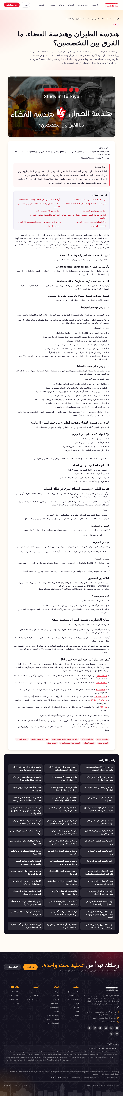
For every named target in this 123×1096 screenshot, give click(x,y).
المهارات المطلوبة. (98, 226)
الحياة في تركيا (34, 995)
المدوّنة (108, 18)
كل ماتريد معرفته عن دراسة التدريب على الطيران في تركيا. (26, 882)
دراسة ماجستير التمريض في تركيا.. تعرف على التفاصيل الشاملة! (63, 768)
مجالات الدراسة (73, 999)
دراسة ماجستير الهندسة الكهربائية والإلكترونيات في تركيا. (63, 862)
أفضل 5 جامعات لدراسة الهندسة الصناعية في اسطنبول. (100, 882)
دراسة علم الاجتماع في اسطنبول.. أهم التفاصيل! (25, 842)
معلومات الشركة (53, 1019)
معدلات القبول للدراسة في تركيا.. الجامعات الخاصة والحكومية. (63, 799)
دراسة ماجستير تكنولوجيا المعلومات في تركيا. (63, 872)
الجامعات (71, 5)
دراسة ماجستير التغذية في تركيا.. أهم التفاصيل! (62, 852)
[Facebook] (117, 1028)
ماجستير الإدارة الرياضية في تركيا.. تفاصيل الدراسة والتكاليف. (27, 768)
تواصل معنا (55, 1003)
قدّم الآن (56, 999)
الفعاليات (16, 1003)
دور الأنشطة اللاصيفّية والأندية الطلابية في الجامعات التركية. (26, 926)
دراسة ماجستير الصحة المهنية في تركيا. (100, 852)
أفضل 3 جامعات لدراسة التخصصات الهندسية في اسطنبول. (27, 892)
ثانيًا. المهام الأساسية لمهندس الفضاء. (91, 222)
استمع (77, 1015)
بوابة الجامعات (14, 999)
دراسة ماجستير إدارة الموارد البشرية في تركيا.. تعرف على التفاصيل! (99, 926)
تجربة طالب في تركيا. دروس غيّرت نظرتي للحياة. (27, 789)
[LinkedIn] (95, 1028)
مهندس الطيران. (53, 226)
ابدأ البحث (30, 967)
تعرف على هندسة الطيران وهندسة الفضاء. (90, 199)
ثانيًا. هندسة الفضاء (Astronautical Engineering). (85, 203)
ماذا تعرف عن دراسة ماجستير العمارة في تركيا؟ (26, 913)
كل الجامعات (12, 967)
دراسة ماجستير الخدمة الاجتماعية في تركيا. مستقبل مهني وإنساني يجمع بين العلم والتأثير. (26, 810)
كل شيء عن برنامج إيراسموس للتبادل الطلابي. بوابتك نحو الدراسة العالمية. (62, 822)
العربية (26, 5)
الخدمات (41, 5)
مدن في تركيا (34, 991)
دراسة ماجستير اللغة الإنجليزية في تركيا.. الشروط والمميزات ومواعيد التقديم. (99, 914)
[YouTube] (100, 1028)
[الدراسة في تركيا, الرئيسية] (111, 5)
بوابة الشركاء (14, 995)
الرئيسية (95, 5)
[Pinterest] (111, 1033)
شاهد (77, 1011)
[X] (106, 1028)
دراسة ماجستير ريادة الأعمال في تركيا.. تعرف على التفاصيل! (64, 913)
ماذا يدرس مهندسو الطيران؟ (94, 210)
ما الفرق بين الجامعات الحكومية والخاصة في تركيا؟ (64, 892)
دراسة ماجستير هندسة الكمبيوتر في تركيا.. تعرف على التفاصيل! (26, 822)
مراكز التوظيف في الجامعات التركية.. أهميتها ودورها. (62, 882)
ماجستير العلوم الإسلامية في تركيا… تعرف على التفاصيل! (99, 778)
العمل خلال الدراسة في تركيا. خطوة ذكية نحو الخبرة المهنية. (63, 809)
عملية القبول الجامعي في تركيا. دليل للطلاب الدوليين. (99, 832)
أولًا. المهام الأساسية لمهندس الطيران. (45, 215)
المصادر (52, 5)
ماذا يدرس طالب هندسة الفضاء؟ (47, 210)
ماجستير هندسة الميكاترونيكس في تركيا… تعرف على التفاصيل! (63, 789)
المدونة (76, 1007)
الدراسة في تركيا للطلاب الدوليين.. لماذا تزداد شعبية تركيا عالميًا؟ (63, 832)
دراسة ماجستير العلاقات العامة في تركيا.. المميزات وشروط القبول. (63, 842)
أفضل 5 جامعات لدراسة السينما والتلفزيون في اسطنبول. (28, 862)
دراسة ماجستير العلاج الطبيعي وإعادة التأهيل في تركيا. (26, 872)
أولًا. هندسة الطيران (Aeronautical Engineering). (39, 199)
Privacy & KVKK (53, 1015)
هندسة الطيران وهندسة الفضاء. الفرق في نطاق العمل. (39, 222)
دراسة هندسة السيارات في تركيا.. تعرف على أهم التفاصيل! (100, 892)
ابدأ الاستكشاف (11, 5)
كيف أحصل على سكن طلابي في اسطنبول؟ (100, 799)
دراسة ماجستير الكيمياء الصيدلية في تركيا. (99, 842)
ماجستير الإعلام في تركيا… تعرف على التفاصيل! (98, 789)
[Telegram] (117, 1033)
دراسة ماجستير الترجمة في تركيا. (100, 861)
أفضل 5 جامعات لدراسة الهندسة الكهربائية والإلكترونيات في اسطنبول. (98, 872)
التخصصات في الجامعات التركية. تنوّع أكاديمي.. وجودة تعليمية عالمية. (98, 809)
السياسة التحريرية (52, 1023)
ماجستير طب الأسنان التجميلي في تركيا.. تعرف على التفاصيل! (99, 768)
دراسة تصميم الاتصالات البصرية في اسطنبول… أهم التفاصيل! (99, 903)
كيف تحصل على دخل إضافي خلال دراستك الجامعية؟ (100, 822)
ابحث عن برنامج (83, 5)
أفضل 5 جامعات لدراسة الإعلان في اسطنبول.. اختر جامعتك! (63, 903)
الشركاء (56, 1011)
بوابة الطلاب (15, 991)
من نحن (56, 991)
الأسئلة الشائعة (54, 1007)
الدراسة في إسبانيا (32, 999)
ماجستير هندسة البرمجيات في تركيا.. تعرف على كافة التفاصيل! (26, 778)
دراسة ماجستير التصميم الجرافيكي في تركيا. (25, 832)
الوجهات (62, 5)
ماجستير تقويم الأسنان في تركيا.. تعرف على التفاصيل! (64, 778)
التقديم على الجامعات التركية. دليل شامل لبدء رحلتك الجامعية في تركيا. (26, 799)
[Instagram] (111, 1028)
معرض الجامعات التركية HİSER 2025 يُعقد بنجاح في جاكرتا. (26, 903)
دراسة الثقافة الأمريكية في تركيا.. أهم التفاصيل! (26, 852)
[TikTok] (89, 1028)
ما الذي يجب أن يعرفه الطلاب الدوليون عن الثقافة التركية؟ (61, 926)
